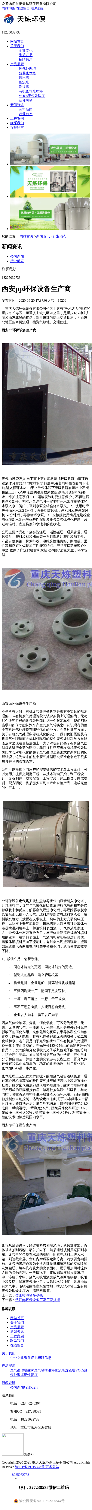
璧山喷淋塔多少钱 (29, 1295)
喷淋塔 (24, 78)
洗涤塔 (24, 87)
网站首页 (17, 41)
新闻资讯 (17, 105)
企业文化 (26, 50)
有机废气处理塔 (31, 91)
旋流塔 (24, 82)
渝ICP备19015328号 (30, 1467)
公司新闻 (26, 109)
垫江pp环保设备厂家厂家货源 (37, 1300)
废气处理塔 (27, 68)
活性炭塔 (26, 100)
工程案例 (17, 118)
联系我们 (38, 8)
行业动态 (26, 114)
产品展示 (17, 64)
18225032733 (19, 1475)
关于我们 (17, 46)
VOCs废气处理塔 (32, 96)
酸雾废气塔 (27, 73)
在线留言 (23, 8)
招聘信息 (26, 59)
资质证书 (26, 55)
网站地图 (8, 8)
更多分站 (52, 1467)
